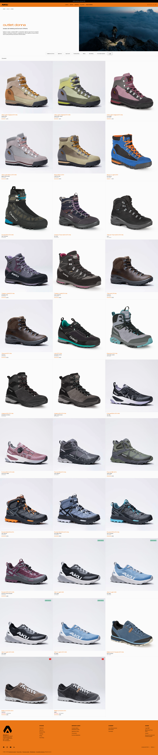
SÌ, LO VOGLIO (71, 380)
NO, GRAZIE (71, 384)
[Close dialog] (102, 367)
